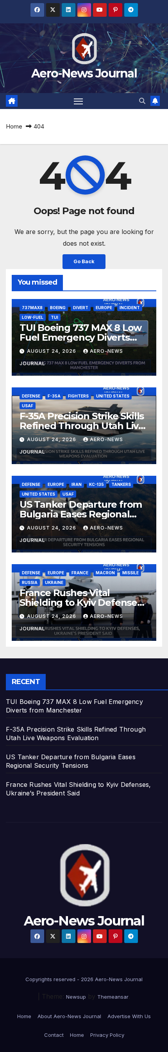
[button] (142, 101)
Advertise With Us (129, 1016)
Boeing (58, 307)
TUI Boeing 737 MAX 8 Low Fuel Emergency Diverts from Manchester (80, 337)
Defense (31, 396)
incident (130, 307)
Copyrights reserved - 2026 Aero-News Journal (84, 979)
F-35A (54, 396)
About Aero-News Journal (69, 1016)
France (79, 572)
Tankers (121, 484)
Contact (54, 1035)
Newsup (76, 997)
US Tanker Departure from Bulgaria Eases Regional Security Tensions (81, 514)
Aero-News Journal (84, 73)
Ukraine (54, 582)
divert (80, 307)
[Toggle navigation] (78, 101)
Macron (105, 572)
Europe (104, 307)
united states (112, 396)
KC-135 (96, 484)
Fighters (78, 396)
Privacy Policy (107, 1035)
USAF (27, 405)
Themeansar (113, 997)
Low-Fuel (32, 317)
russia (30, 582)
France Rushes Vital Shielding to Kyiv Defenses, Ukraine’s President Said (82, 602)
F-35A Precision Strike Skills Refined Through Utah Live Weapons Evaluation (82, 425)
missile (130, 572)
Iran (76, 484)
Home (14, 126)
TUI (54, 317)
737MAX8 (32, 307)
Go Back (84, 261)
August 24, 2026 (52, 351)
